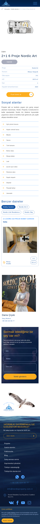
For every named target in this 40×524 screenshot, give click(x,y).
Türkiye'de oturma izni (12, 471)
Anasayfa (7, 9)
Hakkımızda (8, 451)
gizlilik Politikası (11, 512)
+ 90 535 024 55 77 (19, 483)
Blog (6, 455)
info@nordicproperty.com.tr (20, 489)
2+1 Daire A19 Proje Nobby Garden (18, 219)
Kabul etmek (7, 520)
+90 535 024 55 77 (8, 321)
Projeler (7, 443)
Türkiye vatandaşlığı (11, 467)
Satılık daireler (15, 9)
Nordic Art (35, 68)
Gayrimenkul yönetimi (12, 463)
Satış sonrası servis (11, 459)
